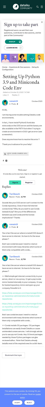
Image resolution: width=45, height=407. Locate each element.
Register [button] (29, 182)
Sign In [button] (15, 182)
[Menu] (4, 6)
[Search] (37, 6)
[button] (42, 22)
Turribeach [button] (14, 194)
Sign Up (12, 42)
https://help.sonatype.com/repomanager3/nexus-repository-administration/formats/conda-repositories (22, 296)
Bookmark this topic (13, 355)
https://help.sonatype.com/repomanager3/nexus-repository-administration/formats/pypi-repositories (22, 306)
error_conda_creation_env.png (17, 153)
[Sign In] (42, 6)
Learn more (12, 48)
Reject (29, 403)
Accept (17, 403)
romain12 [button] (13, 101)
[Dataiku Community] (22, 6)
